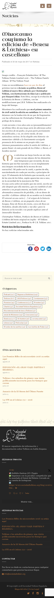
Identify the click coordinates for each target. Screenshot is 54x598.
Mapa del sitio (21, 589)
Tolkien (9, 298)
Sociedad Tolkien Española (28, 306)
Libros (8, 323)
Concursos (31, 314)
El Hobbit (23, 318)
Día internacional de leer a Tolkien (20, 310)
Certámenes (40, 298)
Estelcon (9, 318)
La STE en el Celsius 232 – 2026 (18, 400)
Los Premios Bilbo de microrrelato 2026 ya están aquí (26, 357)
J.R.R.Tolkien (24, 298)
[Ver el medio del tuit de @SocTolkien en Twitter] (16, 487)
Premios (9, 302)
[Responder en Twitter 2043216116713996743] (10, 493)
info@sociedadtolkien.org (14, 574)
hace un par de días (33, 85)
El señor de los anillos (14, 327)
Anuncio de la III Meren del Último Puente (23, 391)
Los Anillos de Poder (38, 327)
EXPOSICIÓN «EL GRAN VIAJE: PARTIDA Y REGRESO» (24, 368)
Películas (21, 323)
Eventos (39, 302)
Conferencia (24, 302)
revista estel (39, 318)
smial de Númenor (13, 314)
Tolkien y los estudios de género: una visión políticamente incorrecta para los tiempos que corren (25, 380)
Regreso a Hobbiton (27, 294)
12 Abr (11, 470)
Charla (8, 306)
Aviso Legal (34, 589)
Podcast (9, 294)
